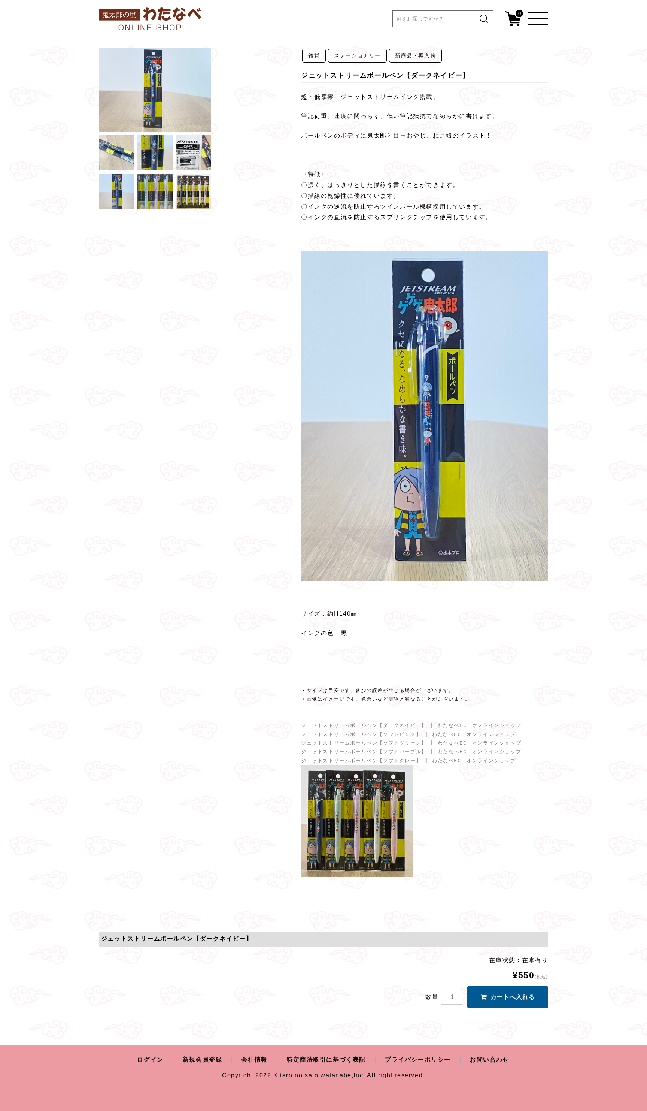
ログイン (150, 1059)
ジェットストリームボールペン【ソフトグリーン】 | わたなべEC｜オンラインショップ (411, 743)
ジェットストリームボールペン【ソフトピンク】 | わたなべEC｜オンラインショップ (408, 734)
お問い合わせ (490, 1059)
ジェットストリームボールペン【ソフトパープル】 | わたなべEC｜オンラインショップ (411, 751)
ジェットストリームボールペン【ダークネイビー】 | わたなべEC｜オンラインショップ (411, 725)
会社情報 (254, 1059)
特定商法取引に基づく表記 (326, 1059)
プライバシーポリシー (418, 1059)
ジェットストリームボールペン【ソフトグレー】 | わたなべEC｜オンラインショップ (408, 760)
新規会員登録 (202, 1059)
